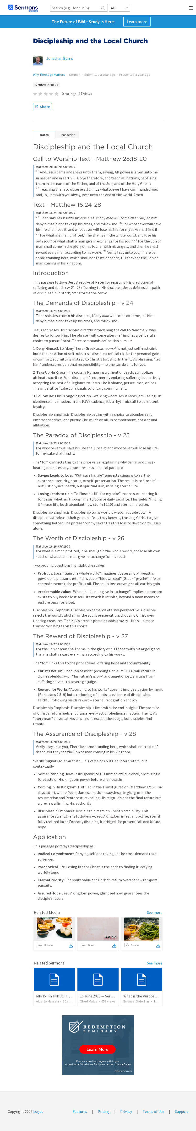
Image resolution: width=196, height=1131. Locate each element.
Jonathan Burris (59, 58)
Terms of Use (153, 1111)
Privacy (126, 1111)
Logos (38, 1111)
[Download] (71, 945)
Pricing (103, 1111)
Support (181, 1111)
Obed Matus (88, 1001)
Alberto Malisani (47, 1001)
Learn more (137, 21)
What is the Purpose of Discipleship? (153, 996)
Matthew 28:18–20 (46, 85)
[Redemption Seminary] (98, 1045)
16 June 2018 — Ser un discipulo (105, 996)
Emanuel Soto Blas (136, 1001)
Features (80, 1111)
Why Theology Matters (49, 74)
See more (154, 912)
